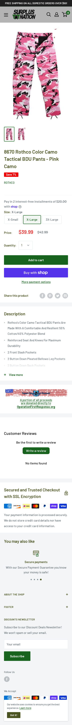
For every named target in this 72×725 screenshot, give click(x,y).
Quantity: (10, 245)
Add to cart (36, 260)
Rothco (9, 182)
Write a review (36, 451)
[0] (64, 14)
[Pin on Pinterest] (50, 295)
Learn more (25, 708)
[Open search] (49, 14)
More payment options (36, 282)
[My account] (57, 14)
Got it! (13, 715)
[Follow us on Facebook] (7, 679)
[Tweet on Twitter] (57, 295)
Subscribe (17, 656)
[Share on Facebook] (42, 295)
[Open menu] (6, 14)
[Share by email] (65, 295)
